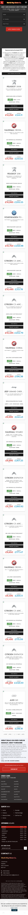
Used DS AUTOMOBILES (5, 786)
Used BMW (16, 781)
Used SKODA (3, 796)
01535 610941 (17, 754)
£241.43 (19, 416)
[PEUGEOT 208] (14, 164)
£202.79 (18, 332)
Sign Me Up (14, 769)
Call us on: (10, 761)
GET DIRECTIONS (5, 845)
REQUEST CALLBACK (14, 109)
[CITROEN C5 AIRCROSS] (14, 252)
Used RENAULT (4, 794)
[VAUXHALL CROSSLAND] (14, 121)
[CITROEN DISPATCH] (14, 469)
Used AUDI (3, 781)
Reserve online (6, 815)
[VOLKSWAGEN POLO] (14, 208)
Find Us (4, 818)
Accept (14, 910)
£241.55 (19, 158)
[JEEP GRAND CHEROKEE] (14, 382)
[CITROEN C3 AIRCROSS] (14, 295)
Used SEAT (16, 794)
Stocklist (17, 810)
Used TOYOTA (16, 796)
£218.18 (19, 728)
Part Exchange (19, 812)
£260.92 (18, 506)
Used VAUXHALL (4, 799)
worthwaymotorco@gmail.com (11, 875)
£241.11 (18, 114)
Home (4, 810)
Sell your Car (18, 815)
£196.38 (19, 376)
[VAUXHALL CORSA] (14, 339)
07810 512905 (4, 755)
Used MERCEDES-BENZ (5, 791)
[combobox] (14, 15)
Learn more (14, 908)
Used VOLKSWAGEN (18, 799)
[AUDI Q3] (14, 691)
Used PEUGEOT (17, 791)
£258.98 (18, 245)
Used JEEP (3, 789)
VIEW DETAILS (14, 149)
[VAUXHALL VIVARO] (14, 423)
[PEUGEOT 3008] (14, 77)
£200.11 (19, 595)
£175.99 (19, 639)
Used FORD (16, 786)
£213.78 (19, 289)
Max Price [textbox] (6, 23)
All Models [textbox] (6, 19)
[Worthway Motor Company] (14, 3)
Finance (5, 812)
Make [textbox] (4, 14)
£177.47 (19, 551)
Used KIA (15, 789)
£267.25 (19, 460)
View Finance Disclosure (14, 73)
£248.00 (18, 682)
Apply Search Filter (14, 29)
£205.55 (18, 201)
